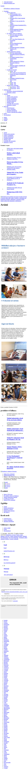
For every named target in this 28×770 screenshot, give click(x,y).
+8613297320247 (8, 2)
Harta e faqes (19, 534)
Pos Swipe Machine (13, 537)
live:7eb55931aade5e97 (9, 563)
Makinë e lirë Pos (5, 536)
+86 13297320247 (8, 574)
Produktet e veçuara (11, 534)
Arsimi (5, 120)
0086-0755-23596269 (9, 474)
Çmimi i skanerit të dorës (16, 536)
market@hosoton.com (9, 3)
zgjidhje (6, 119)
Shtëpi (5, 117)
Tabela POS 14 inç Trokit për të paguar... (15, 173)
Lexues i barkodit (14, 539)
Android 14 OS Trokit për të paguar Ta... (15, 183)
